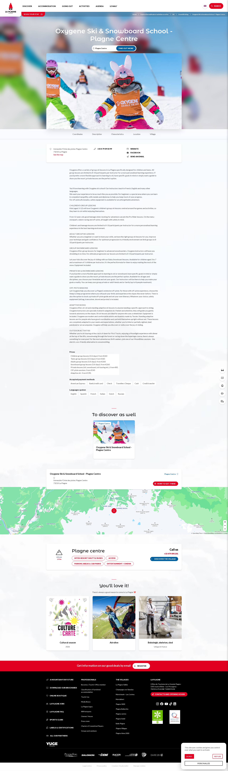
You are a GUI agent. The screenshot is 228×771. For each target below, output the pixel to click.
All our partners (59, 736)
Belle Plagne (120, 724)
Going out (67, 6)
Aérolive (114, 642)
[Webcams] (222, 385)
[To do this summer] (222, 370)
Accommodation (47, 6)
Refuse (217, 756)
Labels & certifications (61, 728)
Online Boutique (58, 696)
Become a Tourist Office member (93, 685)
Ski (173, 14)
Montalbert (120, 699)
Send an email (137, 156)
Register (141, 666)
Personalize (203, 763)
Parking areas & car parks (87, 564)
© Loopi (224, 533)
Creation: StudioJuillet (120, 766)
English (205, 6)
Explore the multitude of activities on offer (154, 14)
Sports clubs (56, 720)
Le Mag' (113, 6)
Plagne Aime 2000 (122, 733)
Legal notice (87, 766)
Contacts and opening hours (170, 694)
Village (153, 134)
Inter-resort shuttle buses (88, 558)
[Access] (222, 401)
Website (134, 149)
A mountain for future (62, 680)
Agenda (100, 6)
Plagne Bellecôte (122, 709)
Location (136, 134)
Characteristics (117, 134)
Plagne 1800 (120, 704)
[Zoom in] (225, 522)
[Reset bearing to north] (225, 529)
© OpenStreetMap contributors (212, 533)
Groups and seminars (89, 731)
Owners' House (87, 716)
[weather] (222, 393)
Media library (85, 702)
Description (97, 134)
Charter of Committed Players (92, 726)
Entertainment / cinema (119, 564)
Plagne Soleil (120, 719)
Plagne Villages (121, 728)
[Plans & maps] (222, 377)
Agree (189, 756)
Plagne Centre (104, 424)
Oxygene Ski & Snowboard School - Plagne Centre (208, 14)
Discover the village (165, 559)
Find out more (126, 48)
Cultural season (68, 642)
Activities (84, 6)
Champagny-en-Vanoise (124, 690)
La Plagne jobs (56, 704)
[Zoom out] (225, 525)
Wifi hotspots (86, 711)
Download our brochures (63, 688)
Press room (85, 721)
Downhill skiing (183, 14)
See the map (58, 154)
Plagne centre (121, 714)
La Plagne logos (87, 707)
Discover (27, 6)
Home (135, 14)
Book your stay (31, 14)
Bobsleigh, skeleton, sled (160, 642)
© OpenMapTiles (196, 533)
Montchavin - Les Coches (125, 694)
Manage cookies (139, 766)
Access (112, 558)
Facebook (135, 153)
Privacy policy (102, 766)
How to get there (166, 484)
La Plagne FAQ (56, 712)
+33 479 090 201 (171, 554)
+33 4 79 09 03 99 (104, 149)
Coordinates (78, 134)
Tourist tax (85, 697)
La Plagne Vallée (122, 685)
